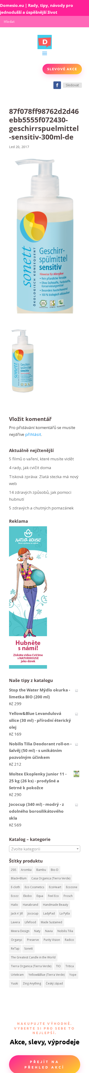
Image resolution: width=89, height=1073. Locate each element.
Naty (37, 931)
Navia (49, 931)
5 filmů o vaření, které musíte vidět (42, 459)
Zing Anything (32, 983)
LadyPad (49, 913)
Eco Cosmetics (34, 887)
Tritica (70, 966)
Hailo (14, 905)
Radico (69, 940)
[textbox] (44, 849)
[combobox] (44, 848)
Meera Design (20, 931)
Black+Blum (19, 878)
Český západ (54, 983)
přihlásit (33, 434)
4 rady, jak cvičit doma (30, 467)
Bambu (41, 870)
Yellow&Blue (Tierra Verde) (46, 975)
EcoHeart (55, 887)
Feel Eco (53, 896)
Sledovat (72, 85)
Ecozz (15, 896)
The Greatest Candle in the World (33, 957)
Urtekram (17, 975)
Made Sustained (51, 922)
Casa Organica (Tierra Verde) (50, 878)
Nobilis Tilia (65, 931)
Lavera (15, 922)
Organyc (16, 940)
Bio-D (54, 870)
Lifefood (30, 922)
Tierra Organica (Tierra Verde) (31, 966)
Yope (72, 975)
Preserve (33, 940)
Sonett (28, 949)
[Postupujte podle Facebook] (57, 85)
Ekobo (27, 896)
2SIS (13, 870)
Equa (40, 896)
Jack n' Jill (17, 913)
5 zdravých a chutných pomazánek (41, 508)
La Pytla (65, 913)
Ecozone (71, 887)
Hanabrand (30, 905)
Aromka (26, 870)
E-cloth (15, 887)
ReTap (15, 949)
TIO (58, 966)
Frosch (68, 896)
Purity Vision (52, 940)
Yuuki (14, 983)
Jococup (33, 913)
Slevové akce (62, 69)
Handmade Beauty (55, 905)
